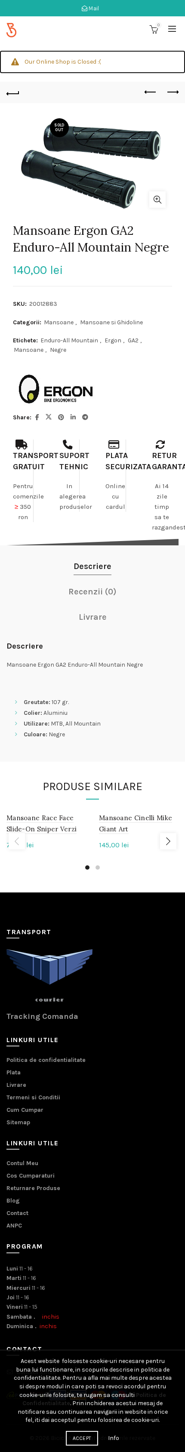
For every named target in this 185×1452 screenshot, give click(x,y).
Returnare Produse (33, 1188)
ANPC (14, 1225)
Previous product (150, 92)
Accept (82, 1438)
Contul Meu (22, 1163)
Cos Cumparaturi (30, 1175)
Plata (13, 1072)
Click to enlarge (157, 199)
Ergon (113, 340)
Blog (13, 1200)
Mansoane (59, 322)
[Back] (13, 92)
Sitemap (18, 1122)
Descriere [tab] (92, 566)
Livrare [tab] (93, 617)
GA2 (133, 340)
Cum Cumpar (24, 1110)
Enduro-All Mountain (69, 340)
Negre (58, 350)
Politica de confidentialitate (46, 1060)
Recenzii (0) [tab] (92, 592)
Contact (17, 1213)
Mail (93, 8)
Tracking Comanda (42, 1016)
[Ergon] (56, 389)
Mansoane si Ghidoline (111, 322)
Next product (172, 92)
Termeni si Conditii (33, 1097)
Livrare (16, 1085)
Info (113, 1438)
